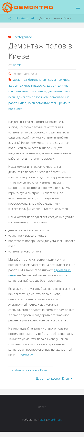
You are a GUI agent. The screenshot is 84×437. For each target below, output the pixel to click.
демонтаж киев (58, 80)
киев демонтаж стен (42, 103)
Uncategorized (25, 18)
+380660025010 (27, 355)
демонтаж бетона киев (29, 80)
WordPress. (55, 419)
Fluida (41, 419)
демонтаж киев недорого (27, 85)
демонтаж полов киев (32, 97)
